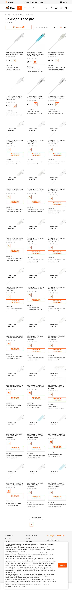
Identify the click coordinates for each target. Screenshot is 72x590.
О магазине (27, 2)
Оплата (41, 2)
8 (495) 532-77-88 (54, 536)
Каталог (19, 8)
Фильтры (19, 27)
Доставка (34, 2)
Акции (28, 538)
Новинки (29, 541)
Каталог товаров (31, 535)
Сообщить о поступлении (15, 154)
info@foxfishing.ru (53, 540)
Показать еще (36, 518)
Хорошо (62, 565)
